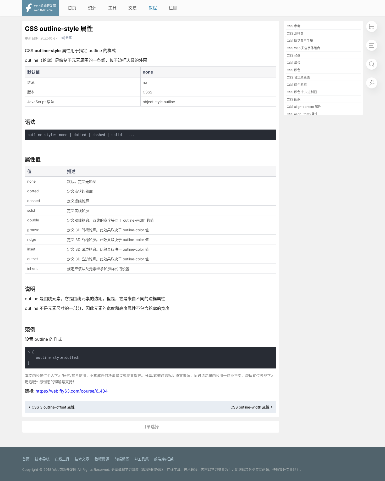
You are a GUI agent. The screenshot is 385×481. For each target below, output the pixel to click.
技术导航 (42, 459)
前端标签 (121, 459)
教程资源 (102, 459)
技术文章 (82, 459)
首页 (72, 7)
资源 (92, 7)
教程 (152, 7)
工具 (112, 7)
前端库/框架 (164, 459)
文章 (132, 7)
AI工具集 (141, 459)
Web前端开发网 (64, 469)
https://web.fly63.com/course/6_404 (72, 391)
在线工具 (62, 459)
